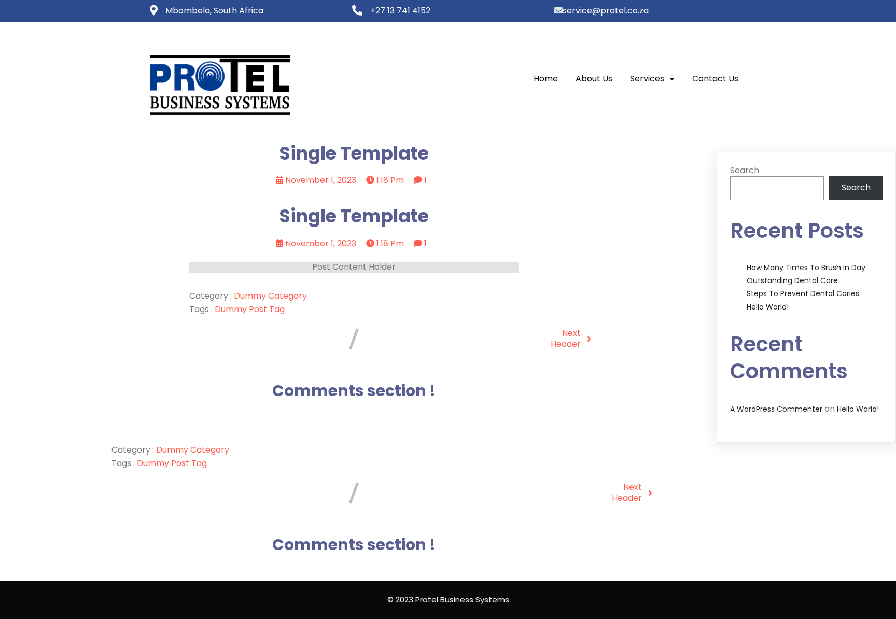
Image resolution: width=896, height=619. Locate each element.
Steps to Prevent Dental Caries (803, 293)
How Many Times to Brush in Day (806, 267)
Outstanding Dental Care (792, 280)
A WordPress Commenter (776, 409)
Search (744, 170)
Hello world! (768, 307)
